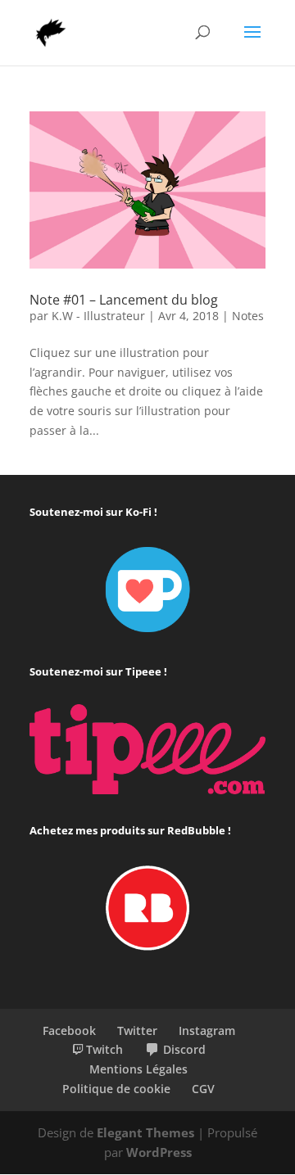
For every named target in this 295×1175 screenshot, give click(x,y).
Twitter (137, 1030)
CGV (203, 1088)
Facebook (69, 1030)
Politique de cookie (116, 1088)
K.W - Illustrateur (98, 315)
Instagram (207, 1030)
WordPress (159, 1152)
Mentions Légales (138, 1069)
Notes (248, 315)
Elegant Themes (145, 1132)
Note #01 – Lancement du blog (124, 300)
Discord (184, 1049)
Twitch (104, 1049)
